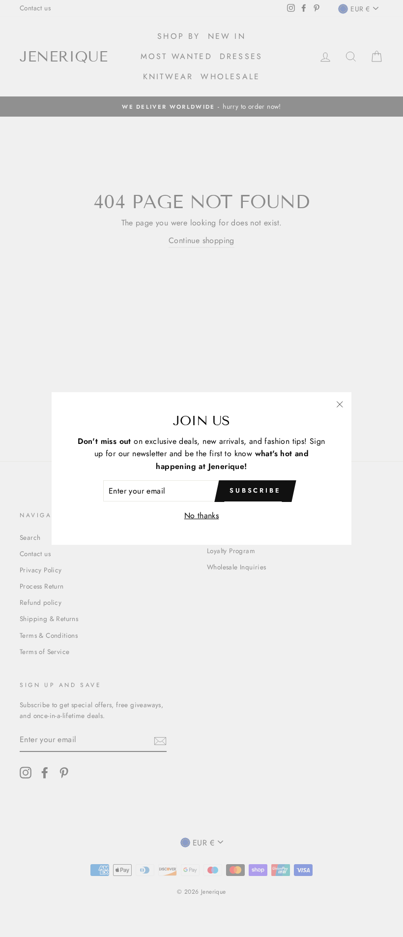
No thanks (201, 515)
